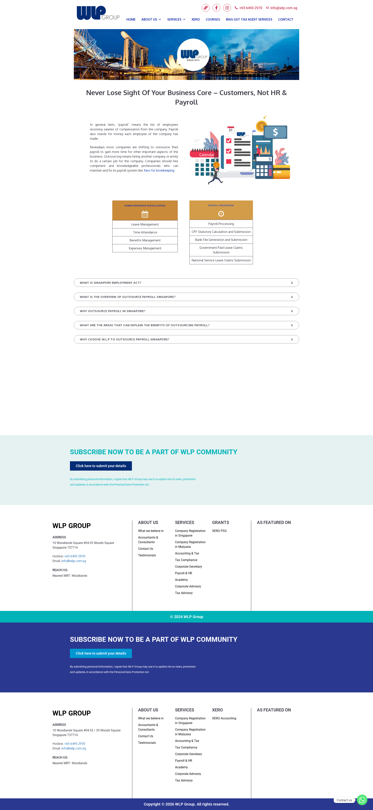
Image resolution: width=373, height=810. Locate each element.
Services (174, 19)
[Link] (206, 8)
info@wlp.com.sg (73, 561)
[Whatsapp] (362, 800)
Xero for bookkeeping (159, 170)
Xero (196, 19)
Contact (285, 19)
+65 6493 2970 (74, 556)
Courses (213, 19)
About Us (149, 19)
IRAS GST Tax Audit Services (249, 19)
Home (131, 19)
